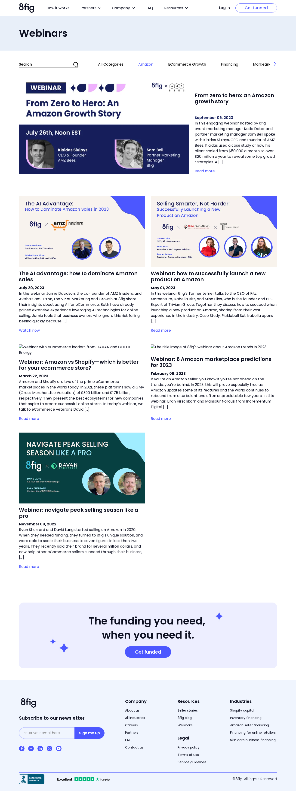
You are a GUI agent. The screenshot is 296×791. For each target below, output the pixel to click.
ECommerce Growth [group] (187, 64)
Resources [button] (173, 8)
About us (132, 710)
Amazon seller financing (249, 725)
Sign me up (89, 733)
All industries (135, 717)
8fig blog (185, 717)
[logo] (26, 8)
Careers (131, 725)
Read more (205, 171)
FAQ (149, 8)
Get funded (256, 8)
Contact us (134, 747)
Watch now (29, 330)
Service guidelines (192, 762)
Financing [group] (229, 64)
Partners (132, 732)
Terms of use (188, 754)
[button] (275, 64)
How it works (57, 8)
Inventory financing (246, 717)
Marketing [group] (262, 64)
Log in (224, 7)
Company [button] (121, 8)
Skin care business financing (253, 740)
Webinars (185, 725)
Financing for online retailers (253, 732)
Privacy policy (189, 747)
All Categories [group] (110, 64)
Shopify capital (242, 710)
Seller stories (188, 710)
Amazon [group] (145, 64)
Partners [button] (88, 8)
